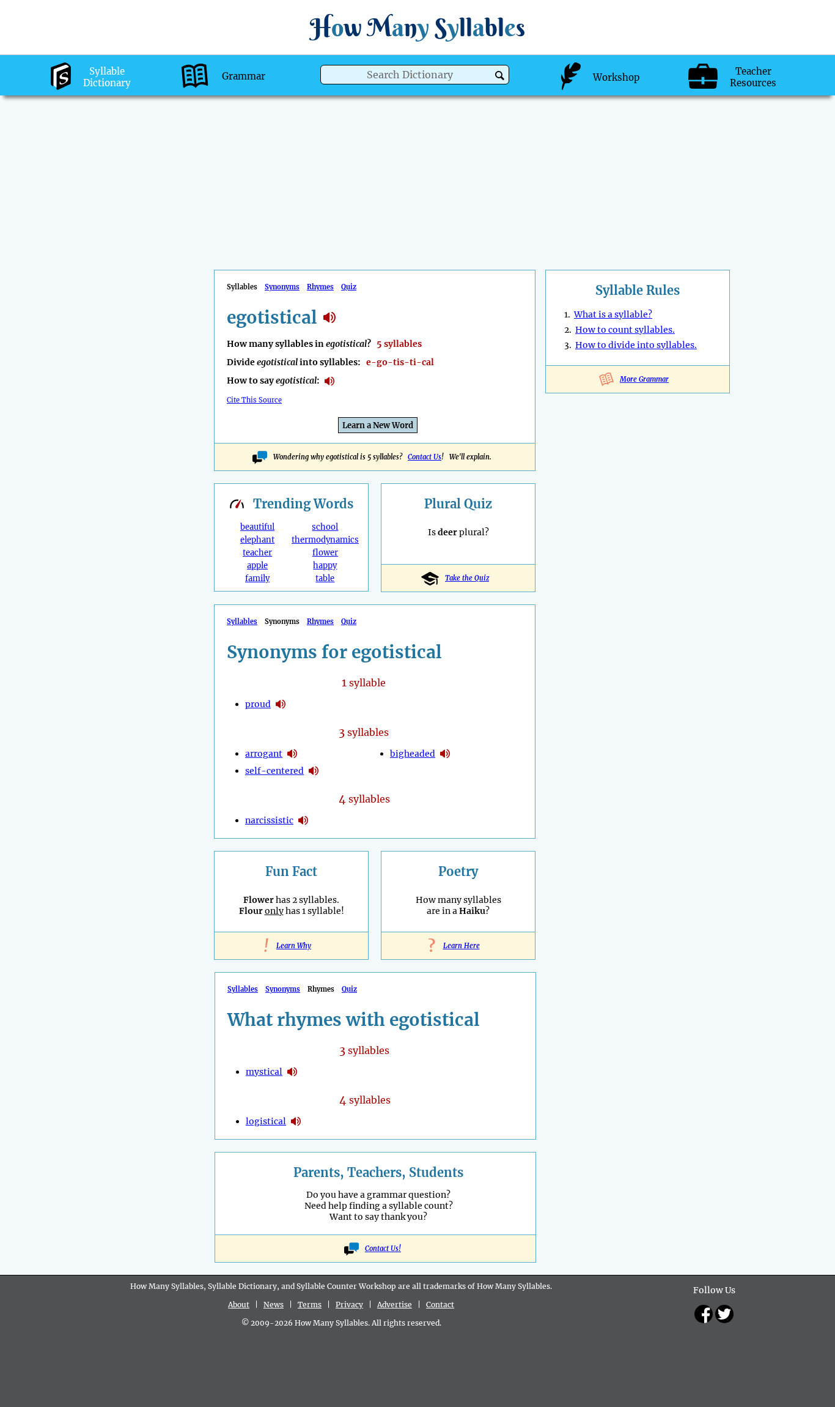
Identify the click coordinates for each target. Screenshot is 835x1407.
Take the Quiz (467, 578)
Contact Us (424, 457)
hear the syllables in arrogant (292, 753)
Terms (310, 1304)
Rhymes (320, 287)
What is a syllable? (613, 314)
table (324, 578)
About (238, 1304)
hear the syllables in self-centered (313, 770)
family (257, 578)
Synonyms (282, 287)
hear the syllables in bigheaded (445, 753)
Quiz (348, 287)
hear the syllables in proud (280, 704)
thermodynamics (325, 540)
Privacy (349, 1304)
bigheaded (412, 753)
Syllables (242, 621)
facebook (703, 1314)
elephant (257, 540)
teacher (257, 553)
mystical (264, 1071)
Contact (440, 1304)
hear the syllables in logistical (296, 1121)
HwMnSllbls (417, 27)
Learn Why (291, 945)
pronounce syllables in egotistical (329, 381)
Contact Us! (383, 1248)
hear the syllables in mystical (292, 1071)
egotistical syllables (329, 317)
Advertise (394, 1304)
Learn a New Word (377, 425)
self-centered (274, 770)
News (273, 1304)
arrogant (263, 753)
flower (325, 553)
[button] (499, 75)
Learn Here (458, 945)
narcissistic (269, 820)
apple (257, 565)
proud (258, 704)
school (325, 527)
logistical (266, 1121)
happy (325, 565)
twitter (724, 1314)
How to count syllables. (625, 329)
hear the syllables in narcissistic (303, 820)
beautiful (257, 527)
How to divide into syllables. (636, 345)
